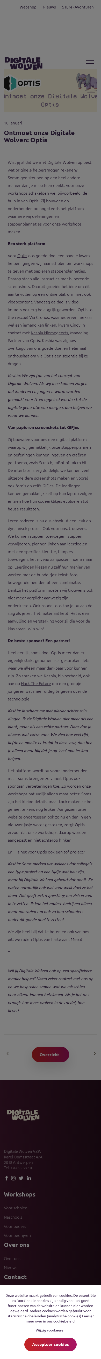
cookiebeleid (64, 1321)
